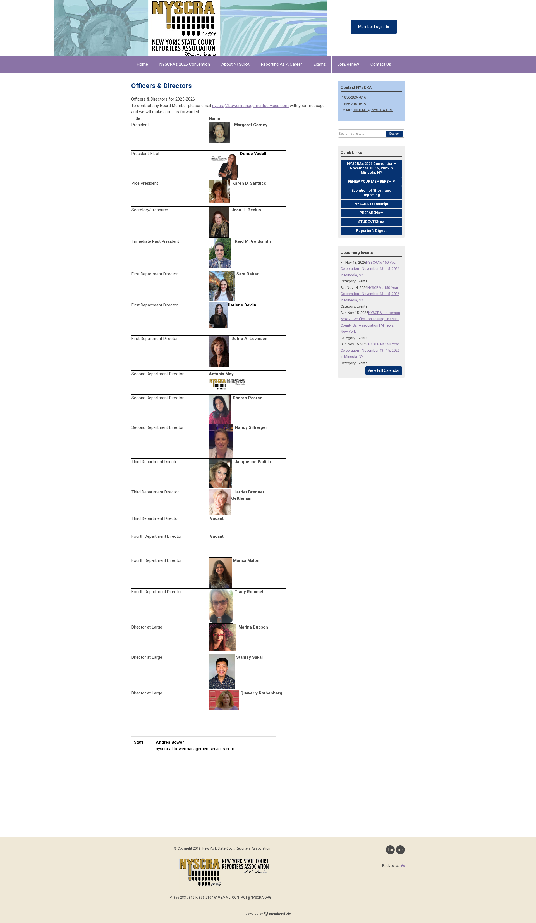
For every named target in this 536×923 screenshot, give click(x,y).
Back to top (391, 866)
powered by (254, 913)
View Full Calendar (384, 370)
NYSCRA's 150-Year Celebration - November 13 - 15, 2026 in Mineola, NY (370, 268)
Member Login (371, 26)
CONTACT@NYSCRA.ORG (373, 110)
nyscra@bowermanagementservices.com (250, 105)
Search (394, 133)
